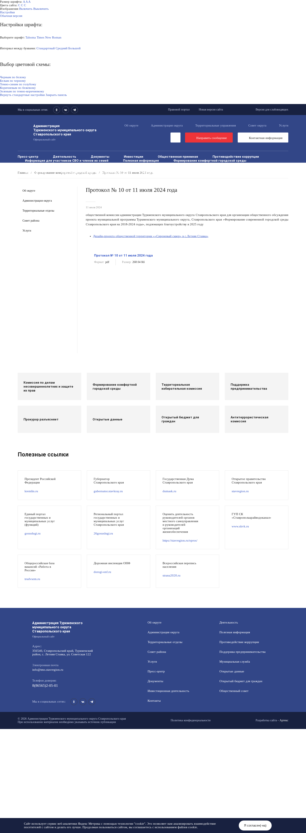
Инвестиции (133, 157)
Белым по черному (13, 80)
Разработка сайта (266, 720)
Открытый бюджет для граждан (148, 164)
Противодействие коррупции (236, 157)
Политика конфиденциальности (191, 720)
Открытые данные (92, 164)
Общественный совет (205, 164)
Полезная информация (141, 160)
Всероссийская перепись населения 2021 (94, 172)
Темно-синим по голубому (18, 84)
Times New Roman (49, 37)
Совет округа (257, 125)
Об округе (131, 125)
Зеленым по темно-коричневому (22, 91)
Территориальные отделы (38, 210)
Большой (74, 48)
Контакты (154, 700)
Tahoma (30, 37)
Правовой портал (179, 109)
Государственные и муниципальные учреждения (181, 172)
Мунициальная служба (234, 661)
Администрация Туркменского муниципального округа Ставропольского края (64, 132)
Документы (100, 157)
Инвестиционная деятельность (168, 691)
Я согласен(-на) (255, 825)
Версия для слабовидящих (272, 109)
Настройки (7, 12)
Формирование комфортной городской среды (209, 160)
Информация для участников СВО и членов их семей (66, 160)
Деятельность (64, 157)
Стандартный (45, 48)
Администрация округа (167, 125)
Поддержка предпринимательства (242, 651)
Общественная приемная (178, 157)
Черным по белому (13, 77)
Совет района (30, 220)
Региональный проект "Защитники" (181, 176)
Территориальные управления (215, 125)
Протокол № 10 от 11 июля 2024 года (123, 255)
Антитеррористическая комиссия (163, 168)
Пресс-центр (28, 157)
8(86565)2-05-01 (45, 685)
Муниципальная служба (44, 164)
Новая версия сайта (211, 109)
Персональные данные (120, 176)
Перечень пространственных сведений (56, 176)
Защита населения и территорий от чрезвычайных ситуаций (73, 168)
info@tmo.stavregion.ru (47, 669)
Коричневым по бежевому (18, 87)
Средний (61, 48)
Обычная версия (11, 15)
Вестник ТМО (35, 172)
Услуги (283, 125)
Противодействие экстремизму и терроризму (241, 168)
